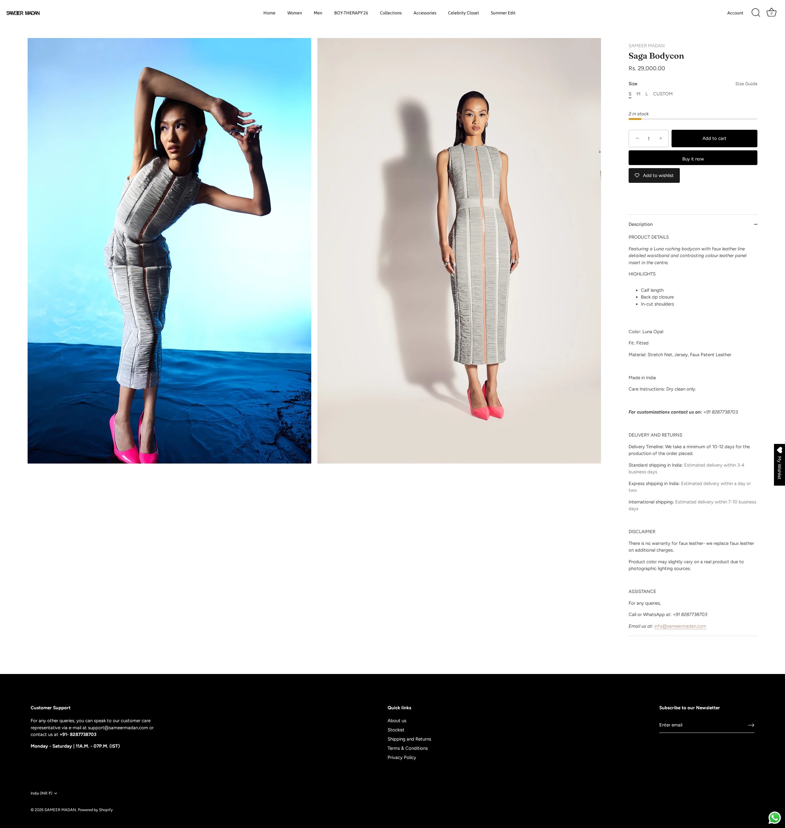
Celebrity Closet (463, 12)
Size (693, 84)
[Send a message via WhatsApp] (775, 818)
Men (318, 12)
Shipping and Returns (409, 739)
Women (294, 12)
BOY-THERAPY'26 (351, 12)
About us (397, 720)
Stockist (396, 730)
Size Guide (746, 84)
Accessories (425, 12)
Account (735, 12)
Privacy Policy (402, 757)
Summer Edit (503, 12)
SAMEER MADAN (647, 45)
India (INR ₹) (41, 793)
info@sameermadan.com (680, 626)
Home (269, 12)
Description (641, 224)
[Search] (756, 13)
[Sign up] (751, 725)
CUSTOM (663, 94)
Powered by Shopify (95, 809)
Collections (391, 12)
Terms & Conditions (408, 748)
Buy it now (693, 159)
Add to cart (714, 138)
